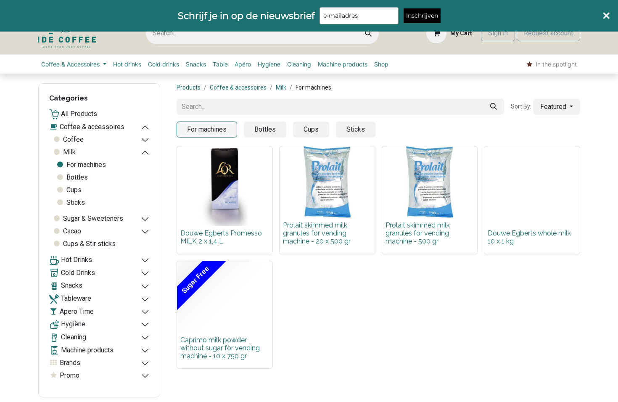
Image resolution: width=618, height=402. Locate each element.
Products (189, 87)
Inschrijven (422, 15)
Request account (548, 33)
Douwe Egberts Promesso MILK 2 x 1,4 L (221, 237)
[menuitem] (74, 64)
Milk (281, 87)
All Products (78, 114)
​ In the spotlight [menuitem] (554, 64)
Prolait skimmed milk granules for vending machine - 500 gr (418, 233)
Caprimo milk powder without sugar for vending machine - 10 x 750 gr (220, 348)
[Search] (368, 33)
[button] (556, 107)
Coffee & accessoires (238, 87)
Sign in (498, 33)
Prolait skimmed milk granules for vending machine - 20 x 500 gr (317, 233)
